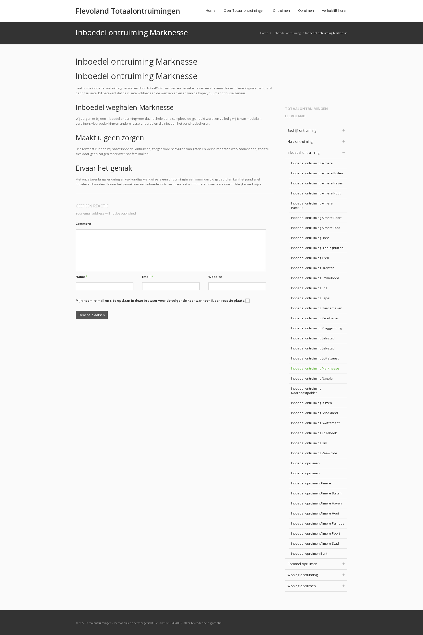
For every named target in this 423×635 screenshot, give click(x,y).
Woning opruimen (301, 586)
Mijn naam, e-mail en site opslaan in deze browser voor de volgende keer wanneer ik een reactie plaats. (160, 300)
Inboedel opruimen (305, 463)
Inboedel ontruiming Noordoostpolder (306, 390)
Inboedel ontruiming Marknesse (315, 368)
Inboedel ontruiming (303, 152)
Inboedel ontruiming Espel (310, 298)
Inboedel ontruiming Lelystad (313, 338)
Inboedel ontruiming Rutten (311, 403)
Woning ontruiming (302, 575)
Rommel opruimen (302, 564)
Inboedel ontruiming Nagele (312, 378)
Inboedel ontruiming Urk (309, 443)
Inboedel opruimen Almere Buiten (316, 493)
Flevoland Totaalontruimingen (128, 11)
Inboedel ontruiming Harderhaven (316, 308)
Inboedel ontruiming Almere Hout (316, 193)
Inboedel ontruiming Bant (310, 238)
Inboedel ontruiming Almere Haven (317, 183)
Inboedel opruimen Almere (311, 483)
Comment (84, 223)
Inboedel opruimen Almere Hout (315, 513)
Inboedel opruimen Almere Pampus (317, 523)
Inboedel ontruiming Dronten (312, 268)
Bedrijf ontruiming (301, 130)
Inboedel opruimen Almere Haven (316, 503)
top (413, 625)
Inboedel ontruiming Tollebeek (314, 433)
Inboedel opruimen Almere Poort (315, 533)
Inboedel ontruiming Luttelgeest (315, 358)
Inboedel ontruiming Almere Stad (315, 228)
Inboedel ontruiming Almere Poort (316, 218)
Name (81, 277)
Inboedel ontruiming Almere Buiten (317, 173)
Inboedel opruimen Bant (309, 553)
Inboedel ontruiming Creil (310, 258)
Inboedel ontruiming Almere (312, 163)
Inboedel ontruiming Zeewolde (314, 453)
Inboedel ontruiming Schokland (314, 413)
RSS (342, 623)
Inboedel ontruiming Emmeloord (315, 278)
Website (215, 277)
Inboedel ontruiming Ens (309, 288)
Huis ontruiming (300, 141)
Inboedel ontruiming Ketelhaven (315, 318)
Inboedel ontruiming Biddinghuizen (317, 248)
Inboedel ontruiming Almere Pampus (312, 205)
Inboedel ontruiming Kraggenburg (316, 328)
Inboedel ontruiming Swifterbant (315, 423)
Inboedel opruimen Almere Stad (315, 543)
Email (147, 277)
